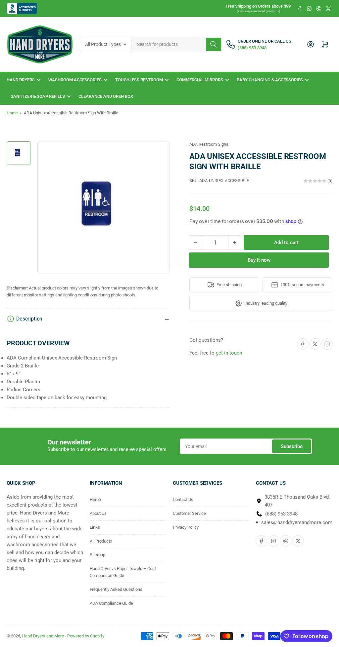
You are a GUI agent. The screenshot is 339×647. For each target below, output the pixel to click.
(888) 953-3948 (281, 514)
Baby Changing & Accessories (270, 79)
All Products (101, 541)
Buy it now (259, 260)
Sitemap (97, 554)
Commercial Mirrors (199, 79)
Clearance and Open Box (105, 96)
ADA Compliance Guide (111, 603)
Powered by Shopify (85, 635)
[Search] (213, 44)
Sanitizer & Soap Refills (38, 96)
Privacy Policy (186, 527)
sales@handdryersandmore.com (296, 522)
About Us (98, 513)
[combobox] (177, 44)
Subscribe (292, 446)
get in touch (229, 353)
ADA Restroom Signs (208, 144)
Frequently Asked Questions (116, 589)
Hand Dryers (21, 79)
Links (95, 527)
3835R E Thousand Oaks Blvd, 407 (297, 501)
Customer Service (189, 513)
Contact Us (183, 499)
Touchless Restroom (139, 79)
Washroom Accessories (75, 79)
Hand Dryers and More (43, 635)
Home (12, 112)
